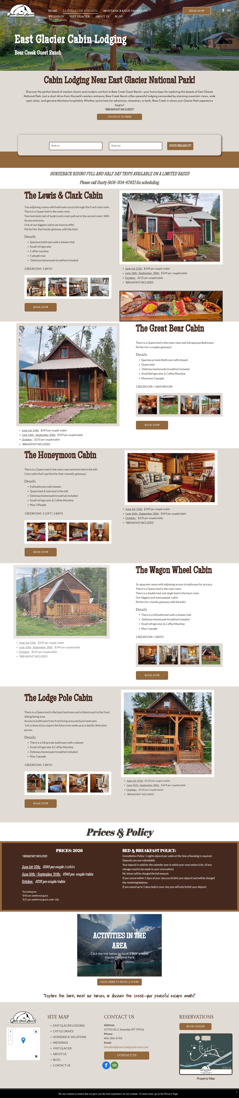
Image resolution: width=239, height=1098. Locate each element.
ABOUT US (59, 1054)
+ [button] (10, 1032)
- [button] (10, 1036)
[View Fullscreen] (10, 1042)
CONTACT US (61, 1065)
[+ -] (23, 1044)
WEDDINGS (60, 1042)
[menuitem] (53, 11)
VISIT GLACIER (62, 1048)
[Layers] (36, 1032)
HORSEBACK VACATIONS (69, 1037)
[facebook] (223, 11)
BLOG (56, 1059)
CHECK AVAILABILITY (180, 145)
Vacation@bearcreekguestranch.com (126, 1047)
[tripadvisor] (229, 11)
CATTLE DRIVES (63, 1031)
